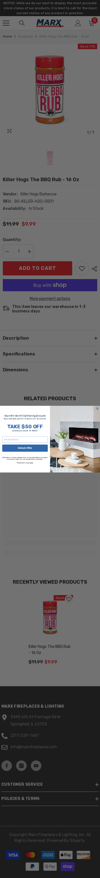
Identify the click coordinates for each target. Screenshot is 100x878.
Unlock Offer (25, 448)
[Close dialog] (97, 408)
